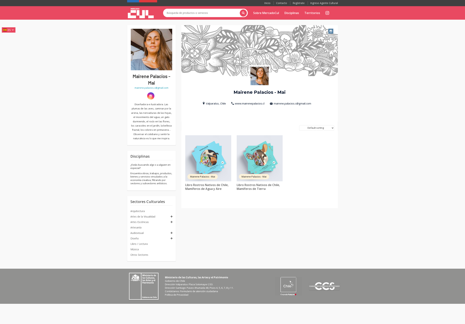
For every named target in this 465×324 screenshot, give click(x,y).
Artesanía (135, 227)
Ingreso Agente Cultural (324, 3)
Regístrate (299, 3)
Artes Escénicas (139, 222)
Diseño (134, 238)
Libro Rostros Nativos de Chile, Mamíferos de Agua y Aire (207, 187)
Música (134, 249)
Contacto (281, 3)
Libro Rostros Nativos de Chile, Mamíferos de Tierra (258, 187)
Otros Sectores (139, 254)
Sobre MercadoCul (266, 13)
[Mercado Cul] (140, 13)
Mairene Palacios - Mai (202, 176)
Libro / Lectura (139, 244)
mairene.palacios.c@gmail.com (292, 103)
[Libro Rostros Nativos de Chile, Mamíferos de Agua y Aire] (208, 158)
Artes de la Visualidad (142, 216)
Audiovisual (137, 233)
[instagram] (150, 96)
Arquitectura (137, 211)
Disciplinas (291, 13)
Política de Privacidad (176, 294)
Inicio (267, 3)
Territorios (312, 13)
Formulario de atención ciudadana (199, 291)
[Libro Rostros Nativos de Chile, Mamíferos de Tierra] (260, 158)
